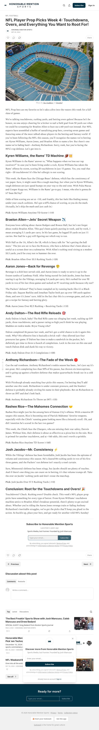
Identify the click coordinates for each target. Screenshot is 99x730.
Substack (37, 725)
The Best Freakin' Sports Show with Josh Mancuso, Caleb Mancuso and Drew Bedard (37, 620)
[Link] (2, 156)
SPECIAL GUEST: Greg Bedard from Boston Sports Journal (29, 625)
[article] (49, 625)
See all (10, 676)
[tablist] (16, 581)
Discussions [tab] (24, 612)
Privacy (53, 713)
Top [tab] (8, 612)
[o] (83, 623)
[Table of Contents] (2, 365)
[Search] (64, 5)
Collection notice (71, 713)
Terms (60, 713)
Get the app (61, 719)
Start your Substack (43, 719)
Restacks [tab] (21, 581)
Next (86, 564)
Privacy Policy (68, 672)
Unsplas (59, 103)
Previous (15, 564)
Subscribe (79, 5)
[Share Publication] (69, 5)
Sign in (91, 5)
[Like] (8, 37)
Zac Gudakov (48, 103)
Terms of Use (61, 670)
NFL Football (12, 16)
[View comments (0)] (13, 37)
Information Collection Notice (48, 672)
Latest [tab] (14, 612)
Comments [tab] (11, 581)
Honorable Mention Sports (21, 30)
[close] (73, 639)
